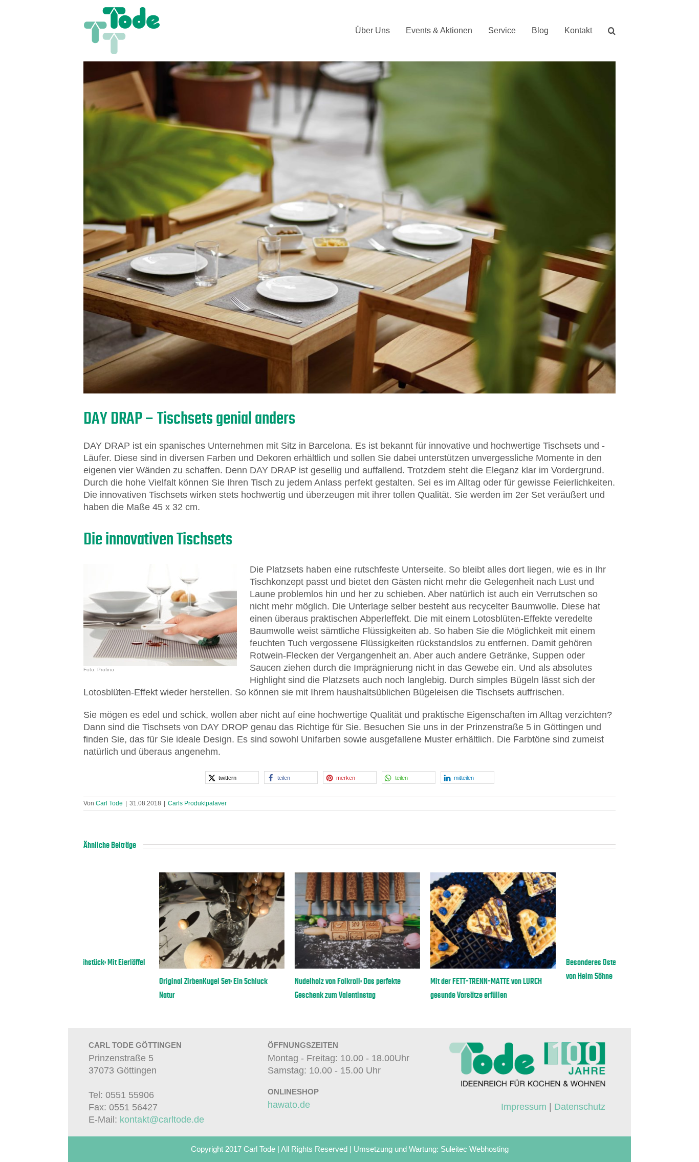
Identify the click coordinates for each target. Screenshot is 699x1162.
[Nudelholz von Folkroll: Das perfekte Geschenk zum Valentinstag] (417, 877)
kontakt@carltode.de (162, 1119)
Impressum (524, 1107)
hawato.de (289, 1105)
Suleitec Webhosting (475, 1149)
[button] (612, 30)
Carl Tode (109, 803)
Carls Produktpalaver (197, 803)
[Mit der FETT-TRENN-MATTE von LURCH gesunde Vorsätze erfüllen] (553, 877)
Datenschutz (579, 1107)
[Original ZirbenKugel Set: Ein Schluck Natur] (281, 877)
